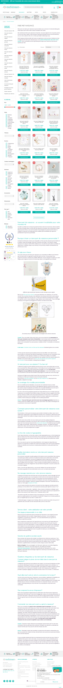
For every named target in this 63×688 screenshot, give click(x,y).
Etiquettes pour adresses (9, 93)
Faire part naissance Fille (9, 30)
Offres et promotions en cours (24, 665)
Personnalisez (24, 75)
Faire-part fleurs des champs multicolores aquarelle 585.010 (53, 122)
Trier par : (42, 47)
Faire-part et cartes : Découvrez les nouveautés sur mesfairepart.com (24, 671)
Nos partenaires (35, 668)
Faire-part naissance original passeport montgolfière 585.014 (53, 67)
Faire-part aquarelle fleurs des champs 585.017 (24, 122)
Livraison (49, 664)
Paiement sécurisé (51, 661)
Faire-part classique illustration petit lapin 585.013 (53, 204)
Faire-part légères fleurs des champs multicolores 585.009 (24, 149)
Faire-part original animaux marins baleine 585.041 (24, 204)
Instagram (13, 681)
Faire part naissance (7, 27)
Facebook (4, 681)
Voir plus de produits (39, 217)
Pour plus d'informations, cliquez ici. (31, 1)
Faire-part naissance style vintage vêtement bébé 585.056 (39, 94)
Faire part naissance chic (9, 74)
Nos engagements (36, 665)
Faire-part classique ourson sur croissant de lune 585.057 (54, 177)
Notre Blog (34, 669)
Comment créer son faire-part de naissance (34, 347)
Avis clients (34, 661)
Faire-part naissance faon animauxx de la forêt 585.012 (24, 177)
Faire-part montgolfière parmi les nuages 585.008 (38, 67)
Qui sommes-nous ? (36, 663)
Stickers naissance (8, 91)
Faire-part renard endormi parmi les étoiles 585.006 (24, 94)
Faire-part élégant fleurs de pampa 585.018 (39, 149)
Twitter (7, 681)
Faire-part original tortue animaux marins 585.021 (38, 204)
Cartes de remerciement (24, 548)
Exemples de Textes (32, 483)
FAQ (18, 664)
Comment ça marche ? (36, 664)
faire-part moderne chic (42, 378)
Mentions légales (50, 663)
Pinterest (10, 681)
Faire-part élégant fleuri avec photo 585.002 (39, 122)
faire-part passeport (29, 378)
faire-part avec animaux (28, 294)
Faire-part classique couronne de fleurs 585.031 (39, 177)
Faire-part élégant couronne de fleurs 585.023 (54, 149)
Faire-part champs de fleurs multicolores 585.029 (53, 94)
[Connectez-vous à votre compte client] (52, 8)
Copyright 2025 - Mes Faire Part (31, 686)
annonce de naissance (42, 423)
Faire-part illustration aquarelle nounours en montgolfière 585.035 (24, 67)
